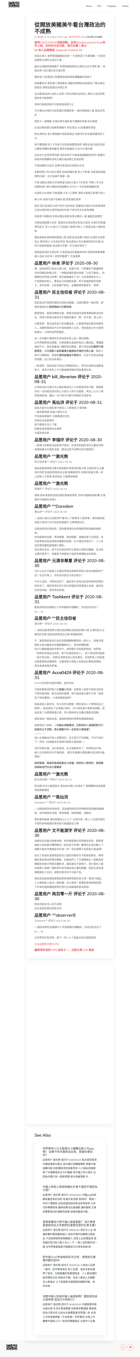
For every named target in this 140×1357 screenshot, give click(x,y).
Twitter (125, 6)
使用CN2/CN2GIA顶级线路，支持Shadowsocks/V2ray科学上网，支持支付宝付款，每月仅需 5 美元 (69, 44)
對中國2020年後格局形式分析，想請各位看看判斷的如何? (69, 1258)
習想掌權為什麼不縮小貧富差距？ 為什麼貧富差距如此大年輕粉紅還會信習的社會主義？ (70, 1223)
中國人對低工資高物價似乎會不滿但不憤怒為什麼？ (70, 1188)
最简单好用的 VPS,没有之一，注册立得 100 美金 (64, 950)
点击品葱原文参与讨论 (46, 944)
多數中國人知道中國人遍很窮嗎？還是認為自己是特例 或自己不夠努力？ (70, 1298)
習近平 (77, 37)
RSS (99, 6)
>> (35, 518)
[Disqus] (70, 1010)
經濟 (71, 37)
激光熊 (40, 37)
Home (89, 6)
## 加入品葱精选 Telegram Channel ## (58, 50)
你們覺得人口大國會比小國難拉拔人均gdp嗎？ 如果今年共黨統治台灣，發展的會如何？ (68, 1152)
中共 (83, 37)
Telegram (111, 6)
